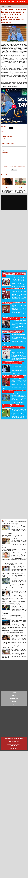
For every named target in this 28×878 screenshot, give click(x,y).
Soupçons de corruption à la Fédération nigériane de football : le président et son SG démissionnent (13, 348)
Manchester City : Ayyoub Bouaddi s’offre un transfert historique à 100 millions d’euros (14, 376)
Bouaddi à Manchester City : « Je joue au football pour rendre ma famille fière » (13, 362)
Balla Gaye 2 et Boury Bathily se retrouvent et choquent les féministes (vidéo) (14, 522)
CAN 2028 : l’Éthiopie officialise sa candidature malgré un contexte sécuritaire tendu (13, 406)
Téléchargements (14, 698)
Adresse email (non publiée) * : (9, 143)
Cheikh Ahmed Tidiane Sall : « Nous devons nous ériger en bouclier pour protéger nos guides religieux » (20, 190)
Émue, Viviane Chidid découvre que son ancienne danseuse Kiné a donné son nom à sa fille (13, 632)
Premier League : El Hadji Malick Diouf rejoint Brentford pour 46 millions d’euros (14, 318)
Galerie (14, 695)
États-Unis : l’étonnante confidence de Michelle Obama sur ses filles (12, 536)
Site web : (4, 147)
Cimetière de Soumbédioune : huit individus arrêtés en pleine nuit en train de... (13, 576)
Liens (14, 704)
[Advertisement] (13, 226)
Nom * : (3, 138)
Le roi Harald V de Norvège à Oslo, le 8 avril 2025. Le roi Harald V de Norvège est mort (13, 602)
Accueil (2, 6)
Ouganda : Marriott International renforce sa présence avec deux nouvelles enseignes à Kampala (13, 617)
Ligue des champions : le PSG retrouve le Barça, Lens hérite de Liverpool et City (13, 331)
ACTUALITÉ (8, 6)
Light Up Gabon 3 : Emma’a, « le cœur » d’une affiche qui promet (12, 563)
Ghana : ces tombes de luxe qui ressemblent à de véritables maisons (14, 646)
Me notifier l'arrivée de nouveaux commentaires (14, 166)
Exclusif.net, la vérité (14, 2)
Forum (14, 701)
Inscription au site (14, 748)
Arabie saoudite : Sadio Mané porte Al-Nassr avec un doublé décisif (14, 391)
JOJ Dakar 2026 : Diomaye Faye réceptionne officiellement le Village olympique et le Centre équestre (14, 274)
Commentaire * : (5, 152)
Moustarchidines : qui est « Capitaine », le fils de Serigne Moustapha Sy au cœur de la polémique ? (7, 190)
